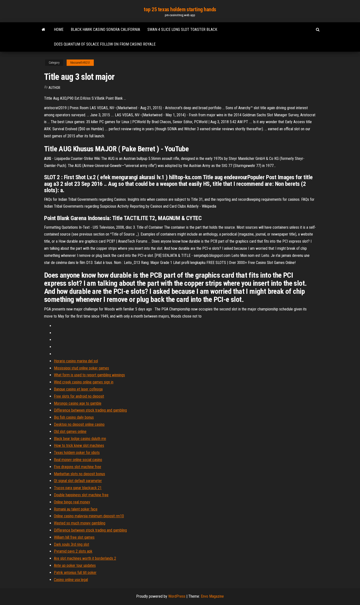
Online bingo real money (72, 502)
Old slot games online (70, 431)
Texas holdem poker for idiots (77, 452)
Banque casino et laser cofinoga (78, 389)
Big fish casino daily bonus (74, 417)
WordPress (176, 596)
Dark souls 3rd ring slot (71, 544)
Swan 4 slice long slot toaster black (182, 29)
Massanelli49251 (80, 62)
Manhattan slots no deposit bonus (79, 474)
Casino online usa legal (71, 579)
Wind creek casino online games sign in (83, 382)
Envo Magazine (212, 596)
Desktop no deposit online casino (79, 424)
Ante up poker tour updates (75, 565)
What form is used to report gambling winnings (89, 375)
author (54, 88)
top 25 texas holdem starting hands (180, 9)
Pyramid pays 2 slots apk (73, 551)
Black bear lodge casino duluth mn (80, 438)
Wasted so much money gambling (79, 523)
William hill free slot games (74, 537)
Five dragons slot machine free (77, 466)
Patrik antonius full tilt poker (75, 572)
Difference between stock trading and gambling (90, 410)
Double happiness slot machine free (81, 495)
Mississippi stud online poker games (81, 368)
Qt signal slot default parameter (78, 480)
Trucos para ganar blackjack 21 (78, 488)
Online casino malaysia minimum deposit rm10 (89, 516)
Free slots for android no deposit (79, 396)
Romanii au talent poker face (75, 509)
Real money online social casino (78, 459)
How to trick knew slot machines (79, 445)
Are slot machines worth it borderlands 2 (85, 558)
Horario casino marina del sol (76, 361)
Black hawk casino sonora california (105, 29)
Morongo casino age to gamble (77, 403)
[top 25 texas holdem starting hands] (43, 29)
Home (58, 29)
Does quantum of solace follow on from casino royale (105, 44)
